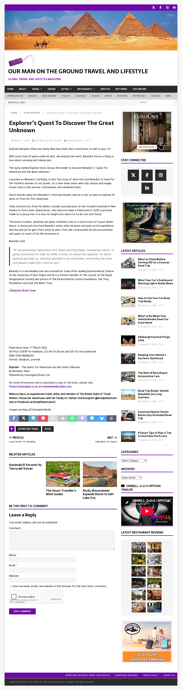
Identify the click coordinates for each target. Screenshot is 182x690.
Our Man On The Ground (48, 140)
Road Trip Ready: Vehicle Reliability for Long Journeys (153, 394)
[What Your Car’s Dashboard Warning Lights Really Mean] (128, 284)
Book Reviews (49, 96)
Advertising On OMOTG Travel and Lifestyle (87, 675)
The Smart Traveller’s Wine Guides (61, 492)
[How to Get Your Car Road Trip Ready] (128, 302)
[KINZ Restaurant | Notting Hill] (154, 547)
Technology (139, 96)
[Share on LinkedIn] (33, 418)
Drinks (108, 96)
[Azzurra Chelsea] (139, 583)
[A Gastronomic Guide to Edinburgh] (139, 595)
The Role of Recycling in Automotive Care (152, 374)
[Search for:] (155, 102)
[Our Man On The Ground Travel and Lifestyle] (91, 48)
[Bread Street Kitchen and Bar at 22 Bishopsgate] (139, 571)
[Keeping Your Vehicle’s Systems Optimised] (128, 358)
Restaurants (84, 89)
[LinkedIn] (174, 7)
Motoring (121, 89)
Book (48, 429)
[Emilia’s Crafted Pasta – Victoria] (139, 607)
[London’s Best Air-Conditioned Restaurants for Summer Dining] (154, 559)
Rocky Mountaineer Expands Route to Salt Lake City (98, 494)
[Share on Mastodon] (82, 418)
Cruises (52, 89)
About (22, 89)
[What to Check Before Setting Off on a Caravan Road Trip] (128, 263)
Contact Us (169, 675)
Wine (167, 96)
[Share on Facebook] (14, 418)
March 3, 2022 (22, 140)
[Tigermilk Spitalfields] (154, 571)
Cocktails (80, 96)
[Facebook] (160, 7)
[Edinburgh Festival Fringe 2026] (128, 340)
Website (14, 575)
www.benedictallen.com (57, 386)
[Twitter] (153, 7)
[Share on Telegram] (92, 418)
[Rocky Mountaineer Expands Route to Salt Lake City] (100, 474)
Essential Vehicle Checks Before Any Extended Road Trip (155, 415)
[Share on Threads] (111, 418)
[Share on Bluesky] (102, 418)
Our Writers (139, 89)
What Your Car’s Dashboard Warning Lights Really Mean (155, 281)
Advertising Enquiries (126, 675)
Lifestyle (105, 89)
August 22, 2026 (149, 270)
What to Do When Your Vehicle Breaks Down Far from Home (153, 319)
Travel (35, 89)
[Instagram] (167, 7)
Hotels (65, 89)
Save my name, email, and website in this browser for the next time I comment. (60, 586)
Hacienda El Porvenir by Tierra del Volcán (25, 466)
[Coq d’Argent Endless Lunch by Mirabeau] (154, 583)
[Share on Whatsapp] (72, 418)
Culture (95, 96)
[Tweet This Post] (24, 418)
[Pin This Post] (43, 418)
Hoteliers (122, 96)
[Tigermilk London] (154, 595)
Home (10, 89)
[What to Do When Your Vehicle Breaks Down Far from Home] (128, 319)
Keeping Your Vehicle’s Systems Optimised (152, 356)
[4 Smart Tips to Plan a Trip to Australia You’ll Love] (128, 436)
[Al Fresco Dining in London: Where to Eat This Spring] (154, 607)
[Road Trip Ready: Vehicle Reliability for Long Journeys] (128, 394)
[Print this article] (63, 418)
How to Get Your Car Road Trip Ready (154, 299)
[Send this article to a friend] (53, 418)
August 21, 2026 (149, 344)
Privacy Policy (150, 675)
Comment (15, 528)
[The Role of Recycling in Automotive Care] (128, 376)
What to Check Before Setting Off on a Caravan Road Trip (153, 262)
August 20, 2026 (149, 440)
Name (13, 555)
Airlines (32, 96)
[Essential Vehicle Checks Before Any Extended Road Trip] (128, 415)
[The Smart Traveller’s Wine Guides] (63, 474)
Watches (155, 96)
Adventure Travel (28, 429)
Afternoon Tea (15, 96)
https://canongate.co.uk (23, 386)
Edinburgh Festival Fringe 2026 (154, 338)
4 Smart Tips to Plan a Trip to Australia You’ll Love (154, 434)
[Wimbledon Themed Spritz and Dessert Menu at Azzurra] (139, 559)
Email (12, 565)
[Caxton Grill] (139, 547)
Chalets (65, 96)
